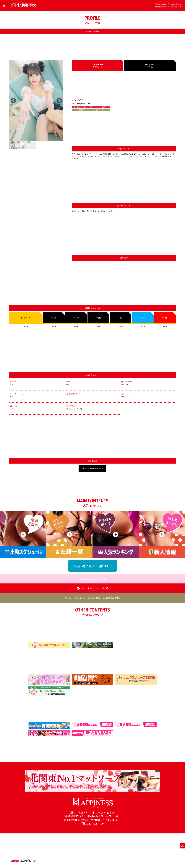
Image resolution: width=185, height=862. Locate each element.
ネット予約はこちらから (93, 588)
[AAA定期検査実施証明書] (49, 695)
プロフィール (97, 66)
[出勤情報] (23, 557)
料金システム (90, 578)
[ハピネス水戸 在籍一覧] (92, 791)
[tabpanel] (36, 100)
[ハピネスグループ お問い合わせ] (136, 683)
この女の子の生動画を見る (93, 468)
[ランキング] (115, 557)
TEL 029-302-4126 (94, 597)
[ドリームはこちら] (92, 570)
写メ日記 (150, 66)
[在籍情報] (69, 557)
